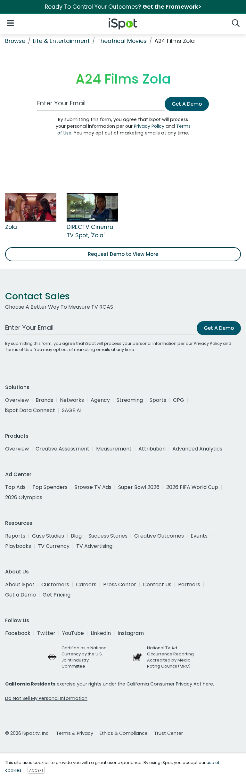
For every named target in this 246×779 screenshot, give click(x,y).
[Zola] (30, 207)
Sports (158, 400)
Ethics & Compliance (124, 733)
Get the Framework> (172, 7)
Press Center (119, 584)
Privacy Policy (149, 126)
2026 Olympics (23, 497)
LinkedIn (101, 633)
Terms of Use (18, 349)
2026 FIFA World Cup (192, 487)
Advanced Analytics (197, 448)
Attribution (152, 448)
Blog (76, 536)
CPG (178, 400)
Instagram (131, 633)
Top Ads (15, 487)
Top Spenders (50, 487)
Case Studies (48, 536)
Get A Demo (187, 104)
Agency (100, 400)
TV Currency (54, 546)
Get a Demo (20, 594)
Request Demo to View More (123, 254)
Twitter (46, 633)
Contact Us (157, 584)
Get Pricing (56, 594)
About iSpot (20, 584)
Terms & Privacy (74, 733)
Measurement (114, 448)
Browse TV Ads (92, 487)
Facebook (17, 633)
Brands (44, 400)
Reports (15, 536)
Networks (72, 400)
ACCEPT (36, 770)
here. (208, 684)
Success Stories (107, 536)
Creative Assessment (62, 448)
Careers (86, 584)
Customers (55, 584)
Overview (17, 400)
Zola (11, 227)
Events (199, 536)
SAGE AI (71, 410)
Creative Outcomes (159, 536)
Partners (189, 584)
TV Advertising (94, 546)
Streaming (130, 400)
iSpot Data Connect (30, 410)
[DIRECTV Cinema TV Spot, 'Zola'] (92, 207)
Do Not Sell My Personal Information (46, 698)
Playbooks (18, 546)
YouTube (73, 633)
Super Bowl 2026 (139, 487)
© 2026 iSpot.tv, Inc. (27, 733)
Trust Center (168, 733)
